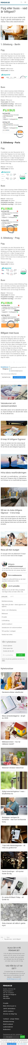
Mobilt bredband (8, 1024)
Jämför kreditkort (7, 624)
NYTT (12, 596)
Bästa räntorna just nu (9, 1006)
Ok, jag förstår (11, 1044)
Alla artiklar (6, 998)
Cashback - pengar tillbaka (11, 1019)
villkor (3, 660)
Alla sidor (6, 996)
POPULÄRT (4, 596)
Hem (2, 937)
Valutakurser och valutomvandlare (12, 627)
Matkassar (5, 613)
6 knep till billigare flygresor (13, 439)
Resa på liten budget (10, 550)
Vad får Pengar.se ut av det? (14, 979)
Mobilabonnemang (7, 601)
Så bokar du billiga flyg (10, 1014)
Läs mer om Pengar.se (9, 994)
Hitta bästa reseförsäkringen (13, 472)
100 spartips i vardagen (9, 631)
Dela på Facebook (19, 377)
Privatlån (4, 617)
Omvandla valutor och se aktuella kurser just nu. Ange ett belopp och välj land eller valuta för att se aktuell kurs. (14, 411)
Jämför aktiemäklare (9, 1008)
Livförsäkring (5, 620)
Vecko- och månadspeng (9, 610)
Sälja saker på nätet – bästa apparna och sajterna (14, 605)
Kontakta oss (6, 377)
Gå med (21, 655)
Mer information (22, 1044)
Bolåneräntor (7, 1029)
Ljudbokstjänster (8, 1027)
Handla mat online (7, 634)
